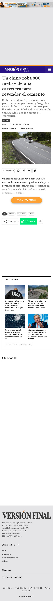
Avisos (5, 561)
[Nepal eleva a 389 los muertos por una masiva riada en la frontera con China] (38, 292)
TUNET (31, 596)
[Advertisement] (26, 35)
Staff (4, 551)
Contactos (6, 554)
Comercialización (10, 558)
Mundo (6, 120)
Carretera (21, 214)
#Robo (11, 214)
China (31, 214)
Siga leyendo (26, 200)
